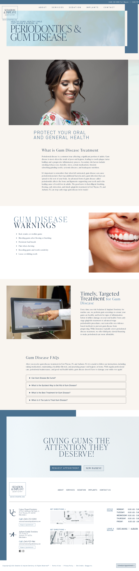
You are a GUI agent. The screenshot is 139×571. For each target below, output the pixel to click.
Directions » (23, 515)
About (43, 7)
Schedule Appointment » (126, 565)
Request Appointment (65, 468)
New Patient (94, 468)
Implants (92, 7)
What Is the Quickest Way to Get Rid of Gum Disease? (54, 385)
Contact (109, 7)
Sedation (75, 7)
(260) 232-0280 (27, 519)
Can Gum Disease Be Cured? (43, 378)
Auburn (134, 529)
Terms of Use (56, 566)
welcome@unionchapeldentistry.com (30, 521)
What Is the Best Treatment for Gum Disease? (50, 392)
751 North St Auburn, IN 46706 (25, 534)
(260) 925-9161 (27, 541)
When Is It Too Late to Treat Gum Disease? (49, 400)
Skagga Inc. (88, 566)
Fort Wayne (122, 529)
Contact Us (105, 490)
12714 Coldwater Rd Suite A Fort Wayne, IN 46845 (29, 512)
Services (58, 7)
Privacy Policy (68, 566)
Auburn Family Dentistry (28, 531)
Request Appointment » (27, 525)
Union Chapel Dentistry (28, 509)
